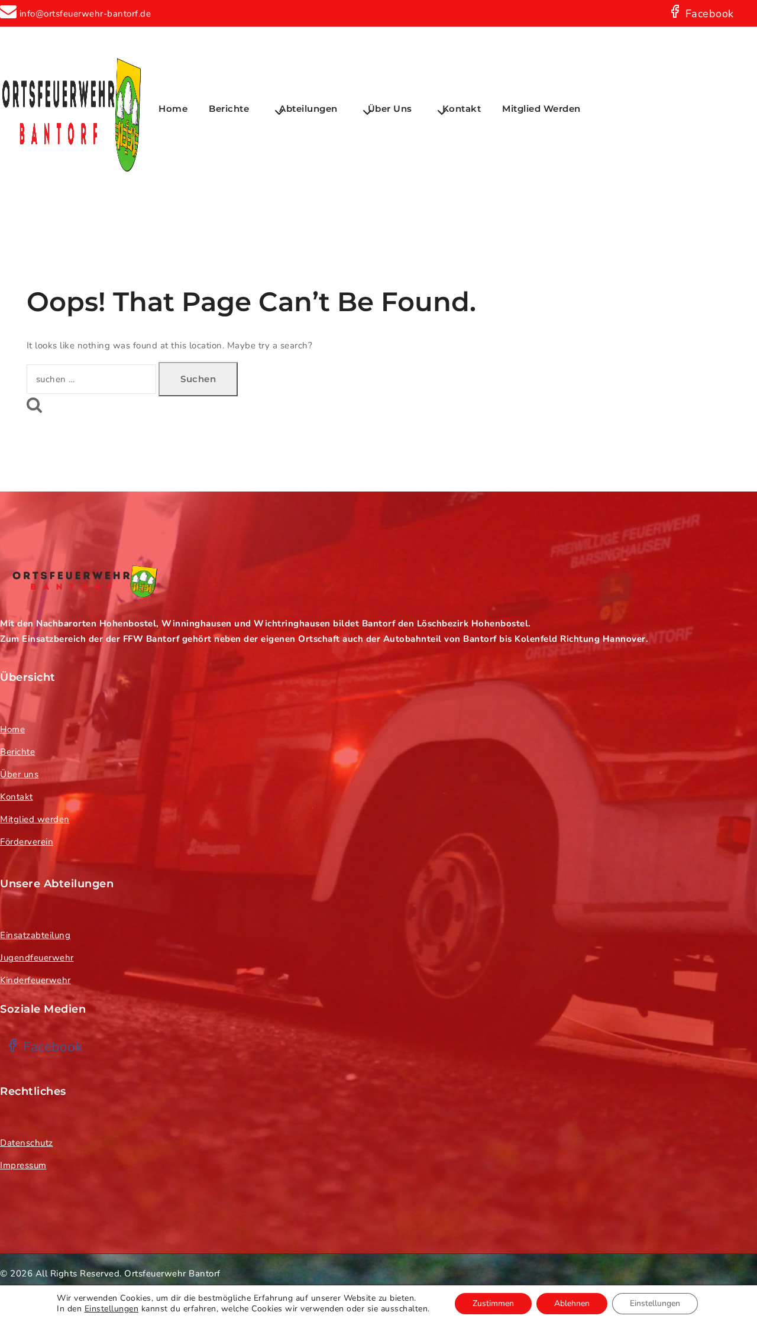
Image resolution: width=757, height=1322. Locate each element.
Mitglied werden (541, 108)
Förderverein (26, 842)
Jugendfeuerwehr (37, 958)
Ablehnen (572, 1303)
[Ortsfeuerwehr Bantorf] (71, 109)
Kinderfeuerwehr (35, 980)
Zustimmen (493, 1303)
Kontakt (461, 108)
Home (172, 108)
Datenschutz (26, 1143)
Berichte (17, 752)
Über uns (19, 774)
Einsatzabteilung (35, 935)
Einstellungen (112, 1309)
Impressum (23, 1165)
